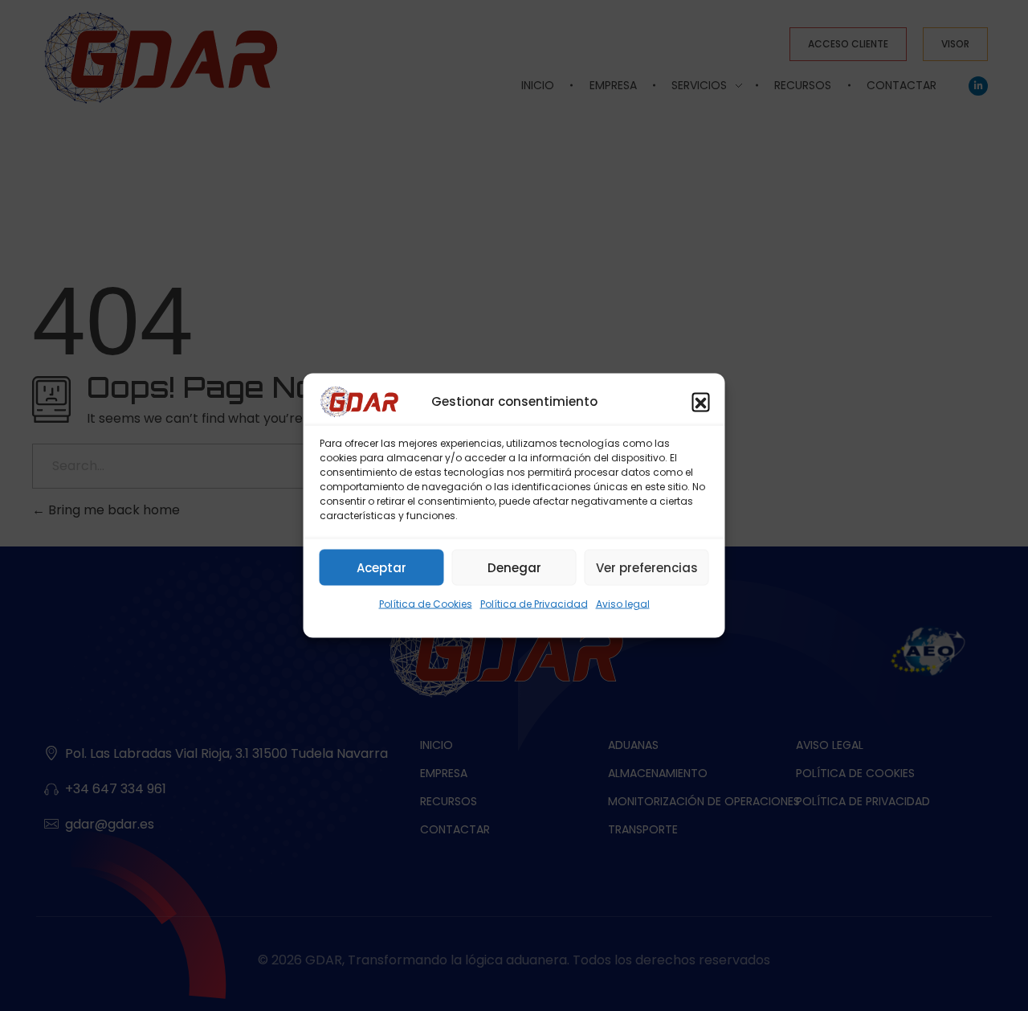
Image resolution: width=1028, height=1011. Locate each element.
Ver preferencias (647, 567)
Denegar (514, 567)
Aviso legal (623, 604)
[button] (701, 402)
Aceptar (381, 567)
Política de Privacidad (534, 604)
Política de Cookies (425, 604)
